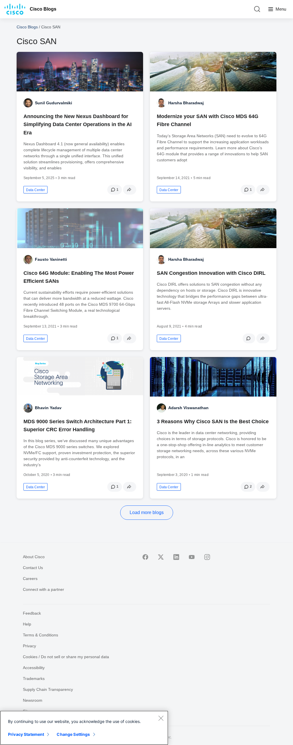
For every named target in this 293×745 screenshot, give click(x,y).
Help (27, 624)
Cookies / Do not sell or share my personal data (66, 656)
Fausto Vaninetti (51, 259)
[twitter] (161, 557)
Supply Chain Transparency (48, 689)
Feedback (32, 613)
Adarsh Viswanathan (188, 407)
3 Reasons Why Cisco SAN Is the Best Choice (213, 421)
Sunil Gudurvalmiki (53, 103)
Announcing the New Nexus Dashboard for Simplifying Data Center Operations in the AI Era (77, 124)
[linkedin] (176, 557)
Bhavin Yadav (48, 407)
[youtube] (192, 557)
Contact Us (33, 567)
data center (35, 190)
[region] (84, 728)
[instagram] (207, 557)
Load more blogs (147, 512)
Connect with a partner (43, 589)
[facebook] (145, 557)
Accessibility (34, 667)
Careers (30, 578)
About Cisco (34, 556)
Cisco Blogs (43, 9)
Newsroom (32, 700)
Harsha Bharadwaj (186, 103)
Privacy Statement (26, 734)
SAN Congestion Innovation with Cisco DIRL (211, 273)
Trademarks (34, 678)
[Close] (161, 718)
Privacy (29, 646)
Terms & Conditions (40, 635)
